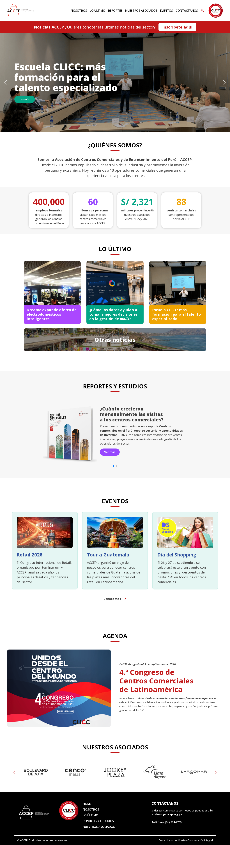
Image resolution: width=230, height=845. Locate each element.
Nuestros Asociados (141, 11)
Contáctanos (187, 11)
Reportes (115, 11)
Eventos (166, 11)
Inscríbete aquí (177, 27)
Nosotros (79, 11)
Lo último (97, 11)
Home (87, 804)
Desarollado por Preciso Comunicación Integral (186, 840)
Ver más (109, 439)
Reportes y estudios (98, 821)
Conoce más (115, 599)
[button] (5, 82)
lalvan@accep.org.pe (168, 814)
